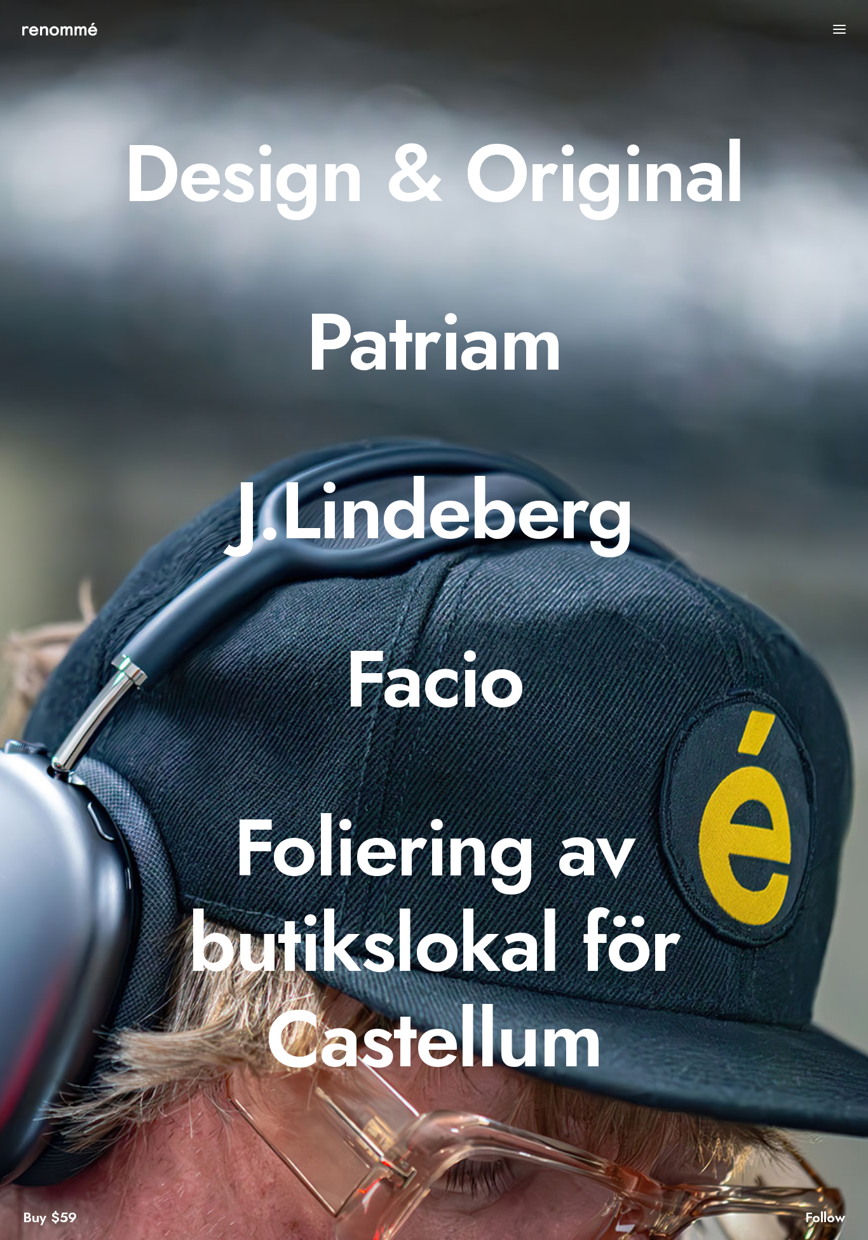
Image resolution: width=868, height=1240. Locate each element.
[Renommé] (59, 29)
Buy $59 (50, 1217)
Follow (825, 1217)
